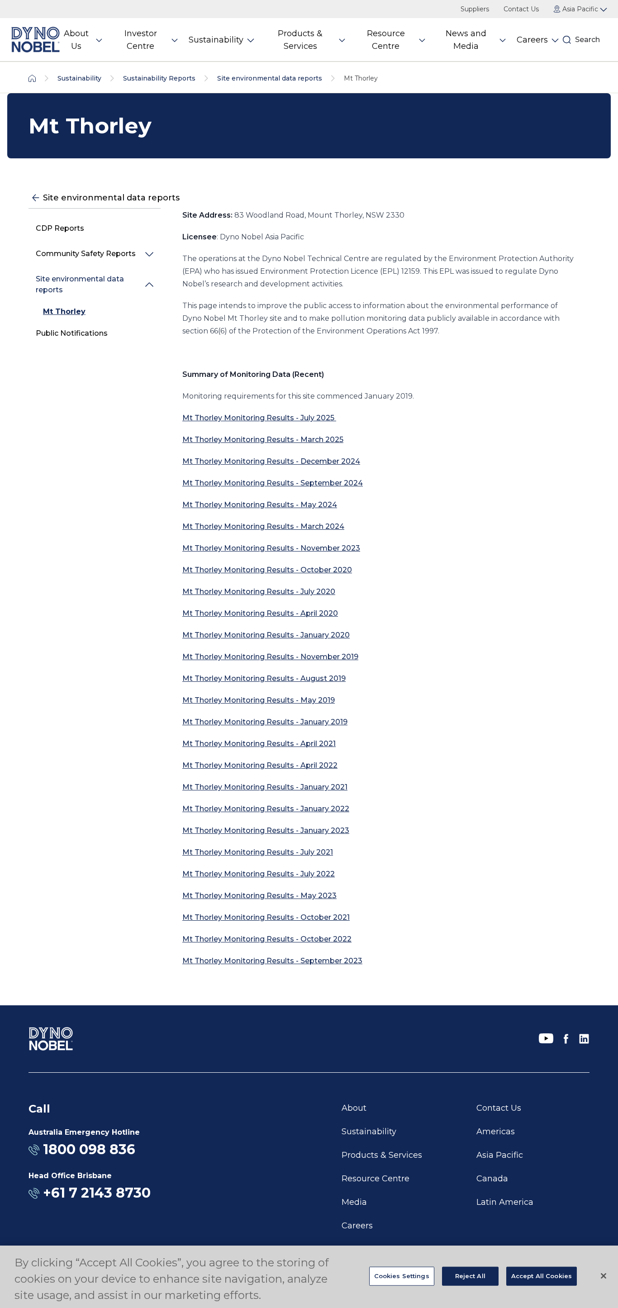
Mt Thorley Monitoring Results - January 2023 (265, 830)
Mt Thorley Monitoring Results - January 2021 (264, 787)
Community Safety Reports (86, 253)
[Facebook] (566, 1038)
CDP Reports (60, 228)
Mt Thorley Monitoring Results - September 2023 (272, 960)
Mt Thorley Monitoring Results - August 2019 (264, 678)
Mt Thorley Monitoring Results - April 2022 (260, 765)
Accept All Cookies (541, 1275)
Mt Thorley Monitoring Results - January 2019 (264, 722)
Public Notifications (72, 333)
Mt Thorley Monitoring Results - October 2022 (267, 939)
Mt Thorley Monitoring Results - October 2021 (266, 917)
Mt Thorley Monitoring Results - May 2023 (259, 895)
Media (354, 1202)
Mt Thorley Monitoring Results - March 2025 (262, 439)
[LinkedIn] (584, 1038)
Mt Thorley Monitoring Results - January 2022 (265, 808)
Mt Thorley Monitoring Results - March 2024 (263, 526)
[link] (95, 312)
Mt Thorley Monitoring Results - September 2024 (272, 483)
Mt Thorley (64, 311)
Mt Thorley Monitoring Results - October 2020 (267, 570)
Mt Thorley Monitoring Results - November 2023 (271, 548)
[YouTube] (546, 1038)
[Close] (603, 1276)
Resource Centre (375, 1179)
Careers (357, 1226)
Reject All (470, 1275)
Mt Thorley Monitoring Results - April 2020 (260, 613)
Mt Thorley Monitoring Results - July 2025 (259, 418)
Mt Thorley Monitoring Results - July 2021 (257, 852)
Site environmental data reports (80, 284)
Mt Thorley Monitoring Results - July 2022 (258, 874)
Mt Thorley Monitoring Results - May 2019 (258, 700)
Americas (495, 1132)
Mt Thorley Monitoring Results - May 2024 (259, 504)
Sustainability (369, 1132)
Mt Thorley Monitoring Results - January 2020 (266, 635)
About (354, 1108)
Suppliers (475, 9)
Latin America (504, 1202)
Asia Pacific (499, 1155)
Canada (492, 1179)
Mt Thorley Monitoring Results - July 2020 (258, 591)
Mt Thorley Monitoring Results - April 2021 (259, 743)
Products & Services (382, 1155)
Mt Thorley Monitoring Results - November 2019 (270, 656)
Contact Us (521, 9)
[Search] (566, 40)
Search (587, 39)
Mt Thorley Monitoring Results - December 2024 (271, 461)
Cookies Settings (401, 1275)
